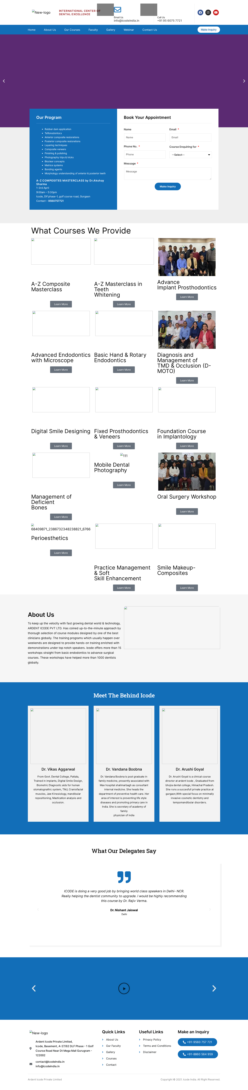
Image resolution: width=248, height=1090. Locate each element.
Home (31, 29)
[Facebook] (200, 12)
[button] (4, 81)
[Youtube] (216, 12)
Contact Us (149, 29)
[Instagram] (208, 12)
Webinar (129, 29)
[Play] (124, 988)
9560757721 (56, 200)
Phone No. (131, 146)
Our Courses (72, 29)
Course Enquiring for (183, 146)
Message (130, 163)
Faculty (93, 29)
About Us (50, 29)
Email (173, 129)
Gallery (110, 29)
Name (127, 129)
